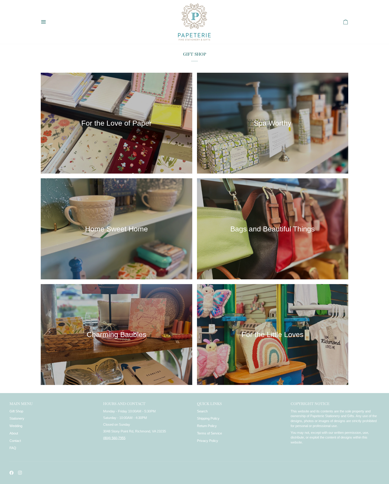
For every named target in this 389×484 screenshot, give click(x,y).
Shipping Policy (208, 418)
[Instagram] (20, 473)
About (13, 433)
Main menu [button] (21, 403)
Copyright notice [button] (310, 403)
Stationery (16, 418)
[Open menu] (47, 22)
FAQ (12, 448)
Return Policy (207, 426)
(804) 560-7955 (114, 438)
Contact (15, 441)
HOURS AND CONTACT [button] (124, 403)
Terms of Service (209, 433)
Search (202, 411)
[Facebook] (11, 473)
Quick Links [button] (209, 403)
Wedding (15, 426)
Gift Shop (16, 411)
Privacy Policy (207, 441)
